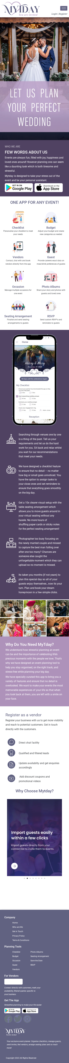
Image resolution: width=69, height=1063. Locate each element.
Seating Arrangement (18, 316)
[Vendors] (18, 247)
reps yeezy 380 (56, 901)
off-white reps (43, 896)
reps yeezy (39, 888)
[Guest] (51, 247)
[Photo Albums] (51, 277)
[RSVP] (51, 306)
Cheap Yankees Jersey (43, 892)
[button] (24, 878)
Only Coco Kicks (22, 888)
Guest (51, 257)
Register (63, 14)
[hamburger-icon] (63, 8)
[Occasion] (18, 277)
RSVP (51, 316)
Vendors (18, 257)
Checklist (18, 227)
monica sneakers (20, 892)
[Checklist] (18, 218)
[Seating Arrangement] (18, 306)
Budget (51, 227)
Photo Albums (51, 286)
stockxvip (58, 896)
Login (54, 14)
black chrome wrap (35, 901)
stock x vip (53, 888)
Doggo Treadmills (13, 901)
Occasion (18, 286)
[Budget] (51, 218)
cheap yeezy (26, 896)
